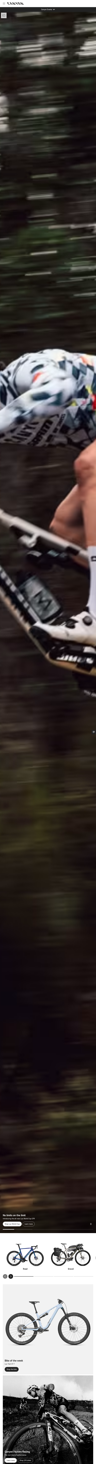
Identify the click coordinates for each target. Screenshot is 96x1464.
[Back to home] (15, 3)
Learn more (23, 1224)
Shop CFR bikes (25, 1460)
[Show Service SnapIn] (94, 732)
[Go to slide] (18, 1229)
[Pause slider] (91, 1224)
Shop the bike (12, 1369)
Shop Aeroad (9, 1224)
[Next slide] (10, 1276)
